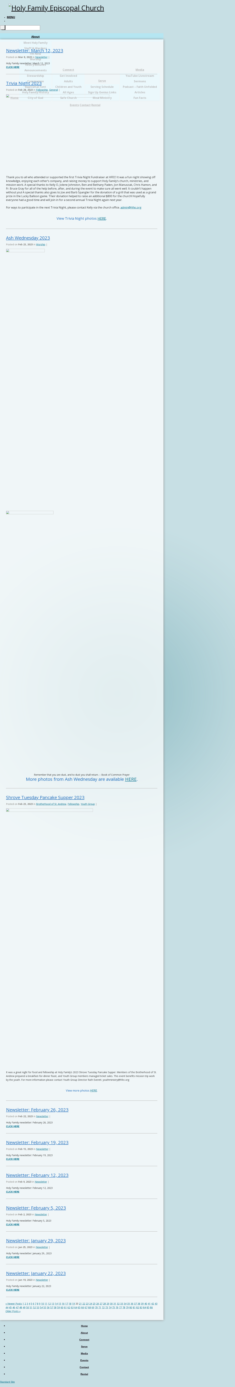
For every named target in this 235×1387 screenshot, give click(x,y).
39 (142, 1303)
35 (128, 1303)
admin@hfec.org (130, 207)
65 (79, 1307)
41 (149, 1303)
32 (118, 1303)
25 (94, 1303)
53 (37, 1307)
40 (145, 1303)
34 (125, 1303)
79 (127, 1307)
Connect (84, 1339)
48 (20, 1307)
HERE (102, 218)
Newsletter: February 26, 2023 (37, 1110)
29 (107, 1303)
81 (134, 1307)
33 (121, 1303)
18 (70, 1303)
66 (82, 1307)
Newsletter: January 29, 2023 (36, 1240)
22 (83, 1303)
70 (96, 1307)
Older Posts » (13, 1311)
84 (144, 1307)
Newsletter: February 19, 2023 (37, 1142)
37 (135, 1303)
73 (106, 1307)
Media (84, 1353)
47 (17, 1307)
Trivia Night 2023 (24, 83)
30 (111, 1303)
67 (86, 1307)
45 (10, 1307)
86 (151, 1307)
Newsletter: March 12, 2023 (34, 50)
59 (58, 1307)
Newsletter (41, 57)
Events (84, 1360)
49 (24, 1307)
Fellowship (42, 89)
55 (44, 1307)
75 (113, 1307)
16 (63, 1303)
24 (90, 1303)
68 (89, 1307)
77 (120, 1307)
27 (101, 1303)
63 (72, 1307)
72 (103, 1307)
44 (7, 1307)
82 (137, 1307)
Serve (84, 1346)
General (53, 89)
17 (66, 1303)
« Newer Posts (14, 1303)
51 (31, 1307)
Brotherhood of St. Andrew (51, 804)
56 (48, 1307)
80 (130, 1307)
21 (80, 1303)
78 (123, 1307)
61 (65, 1307)
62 (68, 1307)
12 (49, 1303)
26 (97, 1303)
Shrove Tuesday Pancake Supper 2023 (45, 797)
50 (27, 1307)
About (35, 37)
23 (87, 1303)
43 (156, 1303)
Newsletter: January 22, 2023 (36, 1273)
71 (99, 1307)
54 (41, 1307)
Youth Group (88, 804)
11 (46, 1303)
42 (152, 1303)
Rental (84, 1374)
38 (138, 1303)
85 (148, 1307)
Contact (84, 1367)
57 (51, 1307)
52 (34, 1307)
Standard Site (7, 1381)
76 (117, 1307)
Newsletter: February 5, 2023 (36, 1208)
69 (93, 1307)
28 (104, 1303)
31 (114, 1303)
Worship (40, 244)
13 (52, 1303)
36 (132, 1303)
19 (73, 1303)
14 (56, 1303)
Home (84, 1326)
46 (13, 1307)
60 (62, 1307)
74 (110, 1307)
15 (59, 1303)
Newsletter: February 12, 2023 (37, 1175)
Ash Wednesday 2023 (28, 238)
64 (75, 1307)
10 (42, 1303)
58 (55, 1307)
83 (141, 1307)
